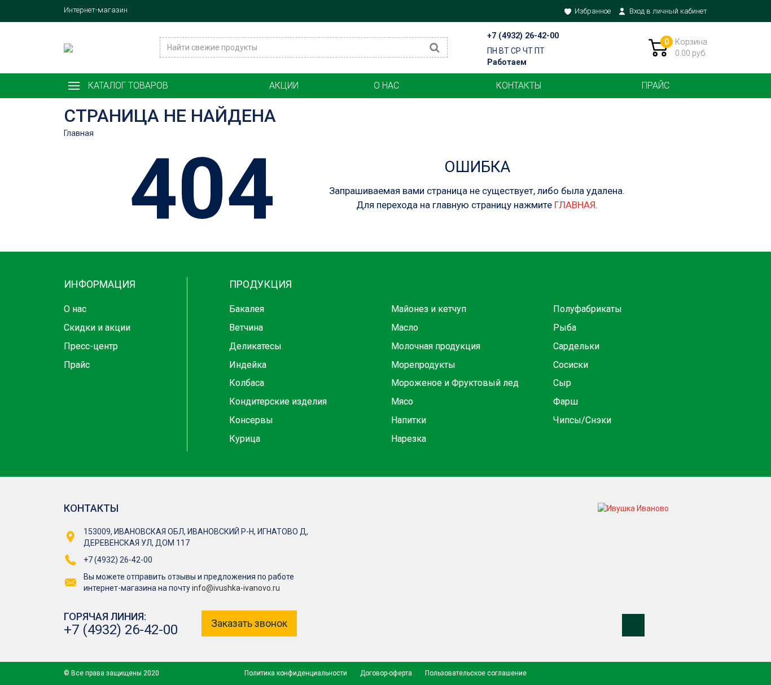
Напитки (408, 420)
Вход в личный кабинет (668, 11)
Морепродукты (423, 364)
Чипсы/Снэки (582, 420)
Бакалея (246, 309)
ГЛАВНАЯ (574, 204)
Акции (284, 85)
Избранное (593, 11)
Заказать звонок (249, 623)
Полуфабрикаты (587, 309)
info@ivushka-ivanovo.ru (236, 587)
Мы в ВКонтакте (633, 625)
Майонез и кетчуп (428, 309)
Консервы (251, 420)
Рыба (564, 327)
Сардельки (576, 346)
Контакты (518, 85)
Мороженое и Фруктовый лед (455, 382)
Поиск (434, 47)
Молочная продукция (435, 346)
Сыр (562, 382)
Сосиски (570, 364)
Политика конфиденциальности (295, 673)
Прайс (655, 85)
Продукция (260, 284)
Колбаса (246, 382)
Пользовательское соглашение (476, 673)
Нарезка (408, 438)
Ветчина (246, 327)
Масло (404, 327)
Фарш (565, 401)
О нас (386, 85)
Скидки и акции (97, 327)
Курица (244, 438)
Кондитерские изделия (278, 401)
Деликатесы (255, 346)
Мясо (402, 401)
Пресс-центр (91, 346)
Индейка (247, 364)
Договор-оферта (386, 673)
